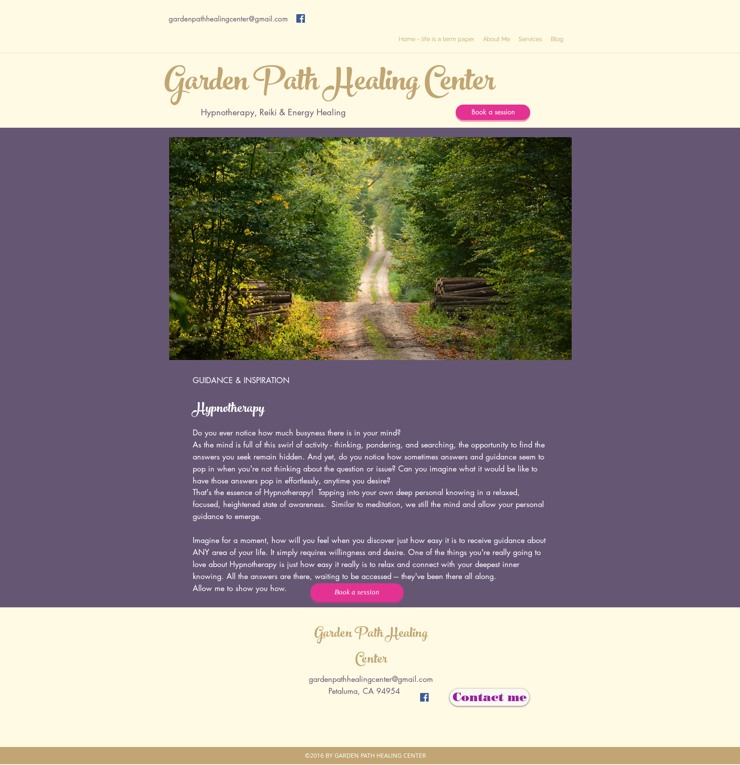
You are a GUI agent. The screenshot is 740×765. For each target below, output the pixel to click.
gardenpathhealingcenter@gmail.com (228, 19)
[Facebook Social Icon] (300, 18)
